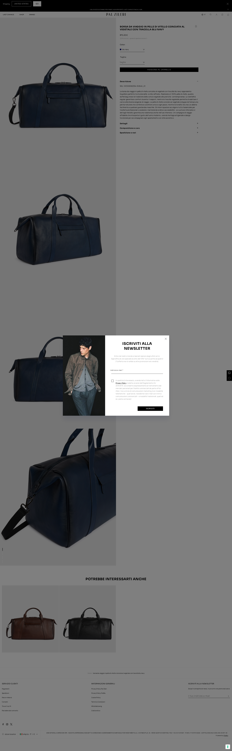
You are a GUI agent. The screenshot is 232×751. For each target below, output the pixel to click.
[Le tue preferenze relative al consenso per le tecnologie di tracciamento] (227, 746)
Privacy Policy (121, 383)
